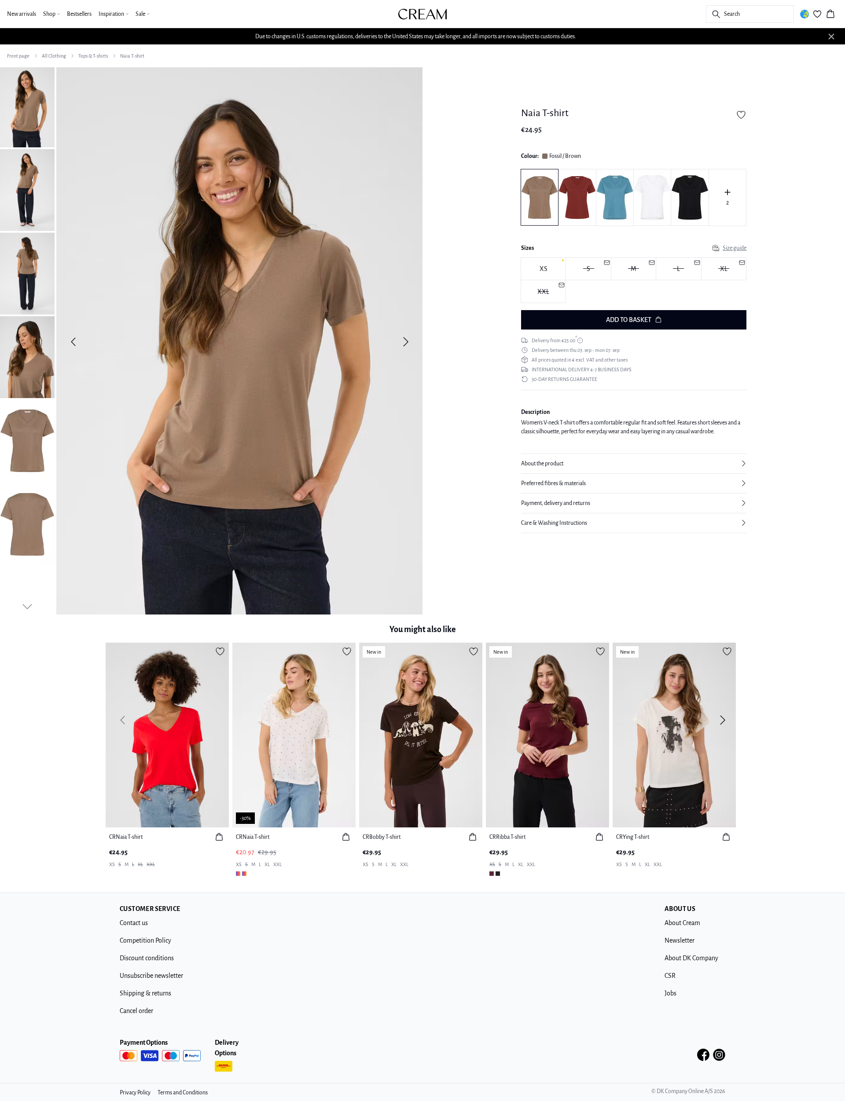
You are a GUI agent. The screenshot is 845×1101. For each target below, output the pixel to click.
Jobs (670, 993)
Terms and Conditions (183, 1093)
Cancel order (136, 1010)
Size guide (734, 248)
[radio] (543, 269)
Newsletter (679, 940)
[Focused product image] (239, 341)
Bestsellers (79, 14)
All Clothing (54, 56)
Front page (18, 56)
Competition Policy (145, 940)
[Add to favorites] (741, 115)
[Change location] (804, 14)
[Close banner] (831, 36)
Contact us (134, 922)
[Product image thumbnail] (27, 106)
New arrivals (21, 14)
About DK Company (691, 958)
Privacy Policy (135, 1093)
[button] (633, 464)
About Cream (682, 922)
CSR (670, 975)
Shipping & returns (145, 993)
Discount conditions (147, 958)
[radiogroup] (633, 280)
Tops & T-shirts (93, 56)
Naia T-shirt (132, 56)
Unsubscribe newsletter (151, 975)
